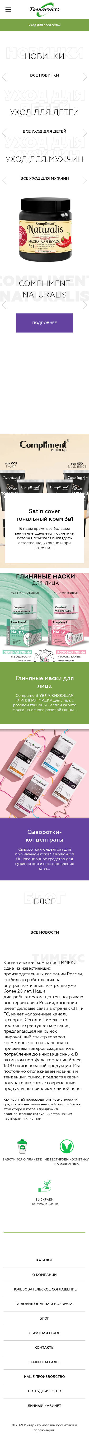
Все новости (44, 932)
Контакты (44, 1348)
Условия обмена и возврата (44, 1304)
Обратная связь (45, 1333)
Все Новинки (44, 75)
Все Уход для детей (44, 131)
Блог (44, 1318)
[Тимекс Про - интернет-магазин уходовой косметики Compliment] (44, 9)
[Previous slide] (4, 305)
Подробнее (44, 323)
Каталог (44, 1260)
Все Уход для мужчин (44, 178)
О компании (44, 1275)
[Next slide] (85, 305)
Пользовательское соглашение (45, 1289)
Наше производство (44, 1377)
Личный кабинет (44, 1406)
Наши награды (44, 1362)
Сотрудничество (44, 1391)
